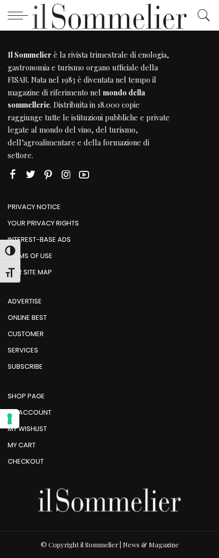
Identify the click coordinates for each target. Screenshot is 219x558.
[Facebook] (13, 175)
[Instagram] (66, 175)
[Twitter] (30, 175)
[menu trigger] (20, 15)
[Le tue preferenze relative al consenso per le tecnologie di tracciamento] (9, 418)
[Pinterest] (48, 175)
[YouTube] (84, 175)
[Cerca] (201, 15)
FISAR (18, 79)
